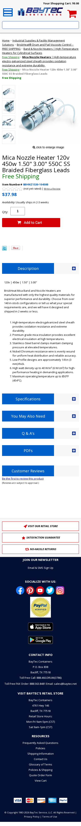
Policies (40, 748)
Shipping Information (40, 753)
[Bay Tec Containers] (40, 17)
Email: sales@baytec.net (61, 684)
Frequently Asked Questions (40, 743)
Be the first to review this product (23, 478)
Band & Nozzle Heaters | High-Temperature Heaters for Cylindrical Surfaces (40, 53)
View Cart (41, 780)
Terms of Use (49, 816)
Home (6, 40)
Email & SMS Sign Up (40, 568)
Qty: (5, 212)
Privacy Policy (31, 816)
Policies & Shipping (40, 770)
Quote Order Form (40, 775)
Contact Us (40, 759)
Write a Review (52, 188)
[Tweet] (4, 249)
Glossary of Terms (40, 764)
